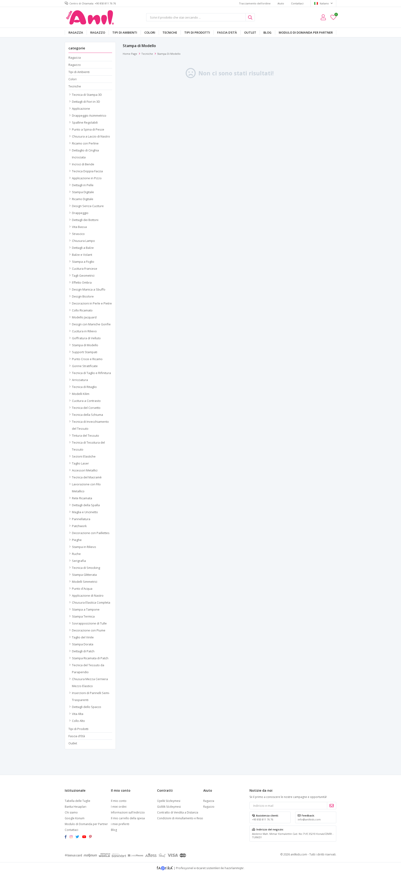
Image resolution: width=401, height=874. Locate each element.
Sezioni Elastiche (84, 456)
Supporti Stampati (84, 352)
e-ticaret (200, 868)
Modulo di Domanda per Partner (306, 32)
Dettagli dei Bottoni (85, 220)
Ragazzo (97, 32)
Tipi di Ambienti (124, 32)
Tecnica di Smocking (86, 568)
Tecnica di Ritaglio (84, 387)
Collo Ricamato (82, 310)
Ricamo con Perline (85, 143)
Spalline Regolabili (85, 122)
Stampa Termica (83, 616)
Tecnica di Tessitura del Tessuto (88, 445)
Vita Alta (77, 714)
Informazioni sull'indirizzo (128, 812)
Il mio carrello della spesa (128, 818)
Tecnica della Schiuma (87, 415)
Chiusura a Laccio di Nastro (91, 136)
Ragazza (75, 32)
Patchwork (79, 526)
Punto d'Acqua (82, 588)
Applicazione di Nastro (87, 595)
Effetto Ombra (82, 282)
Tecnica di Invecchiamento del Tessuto (90, 425)
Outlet (250, 32)
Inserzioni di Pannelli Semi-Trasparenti (91, 696)
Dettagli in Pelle (83, 185)
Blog (267, 32)
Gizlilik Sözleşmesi (169, 807)
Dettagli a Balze (83, 248)
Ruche (76, 554)
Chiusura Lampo (83, 241)
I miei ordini (118, 807)
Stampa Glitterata (84, 575)
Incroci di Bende (83, 164)
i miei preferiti (120, 824)
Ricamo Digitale (82, 199)
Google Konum (74, 818)
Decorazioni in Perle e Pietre (92, 303)
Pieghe (77, 540)
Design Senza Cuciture (88, 206)
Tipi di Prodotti (197, 32)
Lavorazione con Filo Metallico (86, 487)
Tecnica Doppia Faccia (87, 171)
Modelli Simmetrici (84, 581)
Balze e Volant (82, 255)
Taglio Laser (80, 463)
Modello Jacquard (84, 317)
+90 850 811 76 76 (262, 819)
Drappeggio (80, 213)
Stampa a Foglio (83, 261)
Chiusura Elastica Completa (91, 602)
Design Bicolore (83, 296)
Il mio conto (118, 801)
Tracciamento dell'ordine (255, 3)
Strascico (78, 234)
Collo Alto (78, 721)
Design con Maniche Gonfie (91, 324)
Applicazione (81, 108)
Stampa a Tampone (86, 609)
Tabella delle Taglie (77, 801)
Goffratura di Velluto (86, 338)
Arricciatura (80, 380)
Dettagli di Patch (83, 651)
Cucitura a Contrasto (86, 401)
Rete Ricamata (82, 498)
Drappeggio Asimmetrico (89, 115)
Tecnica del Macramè (87, 477)
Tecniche (169, 32)
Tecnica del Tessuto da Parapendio (88, 668)
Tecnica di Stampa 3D (87, 95)
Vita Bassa (79, 227)
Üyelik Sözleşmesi (168, 801)
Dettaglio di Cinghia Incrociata (85, 153)
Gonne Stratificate (85, 366)
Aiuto (281, 3)
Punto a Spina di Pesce (88, 129)
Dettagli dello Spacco (86, 707)
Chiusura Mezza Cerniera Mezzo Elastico (90, 682)
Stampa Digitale (83, 192)
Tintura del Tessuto (85, 435)
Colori (149, 32)
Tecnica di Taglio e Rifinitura (91, 373)
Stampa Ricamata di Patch (90, 658)
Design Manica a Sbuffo (88, 289)
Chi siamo (71, 812)
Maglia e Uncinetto (85, 512)
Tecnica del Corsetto (86, 408)
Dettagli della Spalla (86, 505)
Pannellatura (81, 519)
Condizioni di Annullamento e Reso (180, 818)
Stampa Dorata (82, 644)
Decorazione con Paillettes (91, 533)
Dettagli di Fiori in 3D (86, 101)
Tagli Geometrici (83, 275)
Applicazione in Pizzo (87, 178)
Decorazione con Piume (88, 630)
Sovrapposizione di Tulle (89, 623)
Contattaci (297, 3)
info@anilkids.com (309, 819)
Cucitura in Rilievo (84, 331)
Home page (130, 53)
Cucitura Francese (84, 268)
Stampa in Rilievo (84, 547)
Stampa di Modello (85, 345)
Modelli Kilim (80, 394)
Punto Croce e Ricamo (87, 359)
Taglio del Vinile (83, 637)
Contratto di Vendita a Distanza (177, 812)
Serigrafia (79, 561)
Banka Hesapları (75, 807)
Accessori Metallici (84, 470)
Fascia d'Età (227, 32)
